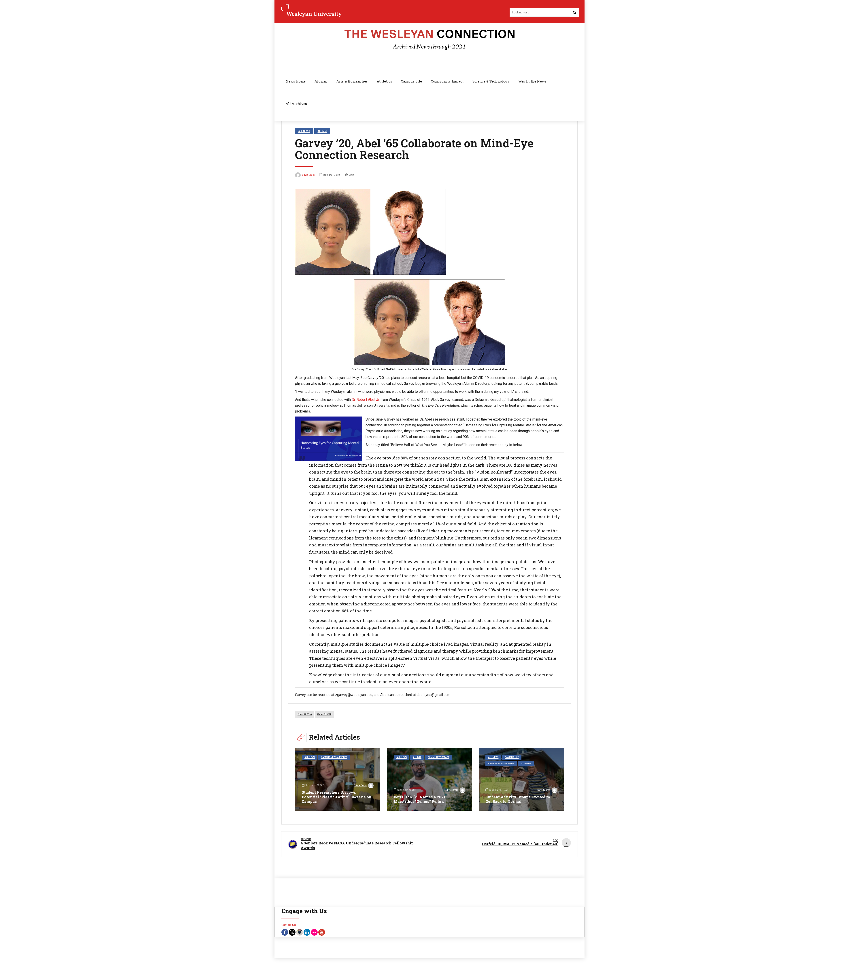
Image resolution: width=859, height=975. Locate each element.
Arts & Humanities (352, 81)
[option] (429, 232)
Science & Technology (490, 81)
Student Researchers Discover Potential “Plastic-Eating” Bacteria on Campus (336, 797)
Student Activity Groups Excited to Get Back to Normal (517, 799)
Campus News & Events (334, 757)
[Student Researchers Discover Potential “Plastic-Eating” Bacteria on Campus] (338, 779)
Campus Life (411, 81)
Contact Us (288, 924)
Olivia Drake (308, 174)
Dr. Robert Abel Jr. (366, 400)
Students (526, 763)
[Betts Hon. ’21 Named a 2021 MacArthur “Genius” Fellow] (429, 779)
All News (304, 131)
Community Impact (447, 81)
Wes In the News (532, 81)
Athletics (384, 81)
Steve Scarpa (544, 790)
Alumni (321, 81)
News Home (296, 81)
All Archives (296, 103)
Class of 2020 (324, 714)
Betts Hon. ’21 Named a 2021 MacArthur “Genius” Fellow (419, 799)
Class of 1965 (305, 714)
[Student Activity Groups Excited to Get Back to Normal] (521, 779)
